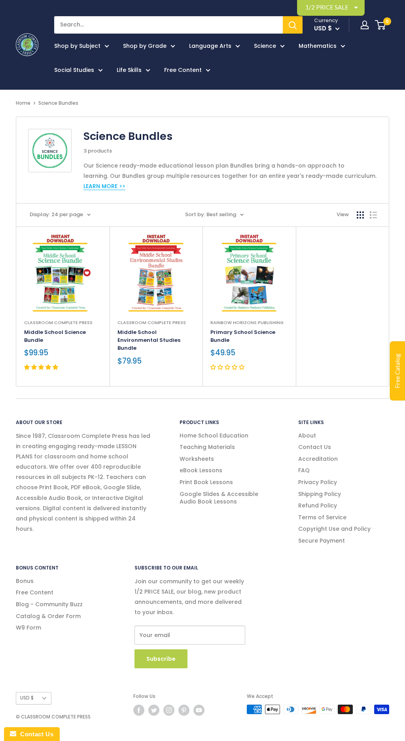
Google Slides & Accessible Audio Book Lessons (219, 498)
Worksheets (197, 459)
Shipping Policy (319, 494)
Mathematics (318, 46)
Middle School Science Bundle (55, 336)
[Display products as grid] (360, 215)
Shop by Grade (145, 46)
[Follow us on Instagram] (168, 710)
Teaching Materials (207, 447)
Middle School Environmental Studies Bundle (148, 340)
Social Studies (74, 70)
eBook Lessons (201, 470)
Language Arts (210, 46)
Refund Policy (317, 505)
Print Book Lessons (206, 482)
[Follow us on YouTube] (198, 710)
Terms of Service (322, 517)
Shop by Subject (77, 46)
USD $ (27, 698)
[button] (42, 367)
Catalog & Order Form (48, 616)
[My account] (365, 25)
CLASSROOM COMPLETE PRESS (58, 322)
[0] (381, 25)
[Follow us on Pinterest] (183, 710)
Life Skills (129, 70)
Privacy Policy (317, 482)
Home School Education (214, 435)
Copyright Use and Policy (334, 529)
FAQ (304, 470)
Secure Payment (321, 541)
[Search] (293, 25)
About (307, 435)
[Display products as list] (373, 215)
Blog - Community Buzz (49, 604)
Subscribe (161, 659)
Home (23, 103)
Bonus (25, 581)
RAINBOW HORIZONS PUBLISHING (247, 322)
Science (265, 46)
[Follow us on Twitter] (153, 710)
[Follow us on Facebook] (138, 710)
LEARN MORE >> (104, 186)
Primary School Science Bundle (242, 336)
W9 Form (28, 628)
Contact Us (314, 447)
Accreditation (318, 459)
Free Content (183, 70)
